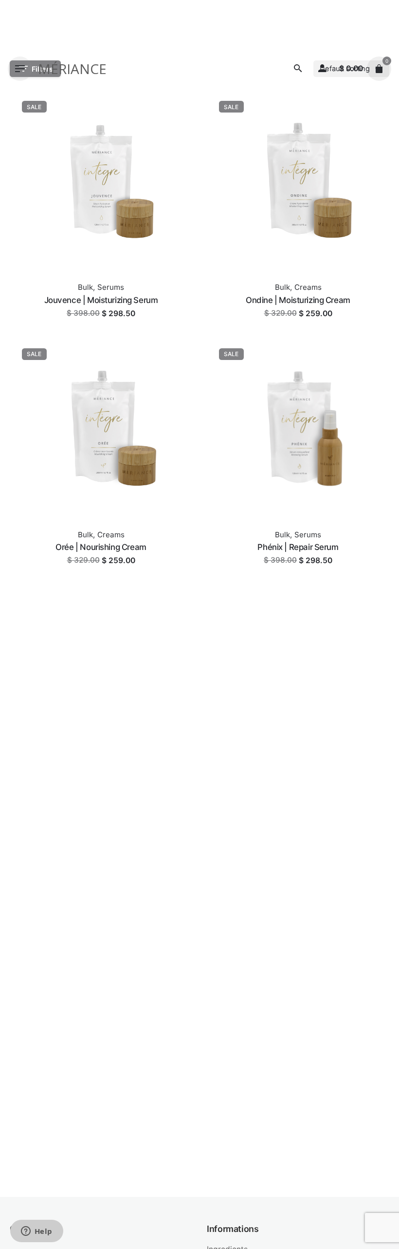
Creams (308, 287)
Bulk (85, 287)
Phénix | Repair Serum (297, 547)
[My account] (322, 69)
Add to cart (101, 322)
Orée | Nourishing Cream (100, 547)
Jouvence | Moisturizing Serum (101, 300)
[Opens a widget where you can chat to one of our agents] (36, 1232)
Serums (110, 287)
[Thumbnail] (101, 180)
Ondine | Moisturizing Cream (298, 300)
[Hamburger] (20, 69)
